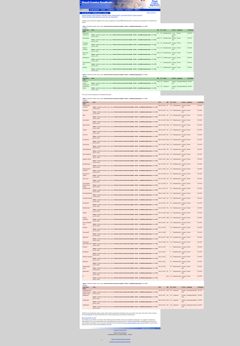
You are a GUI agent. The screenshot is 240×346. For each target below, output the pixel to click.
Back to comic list (151, 12)
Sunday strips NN (96, 17)
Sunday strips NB (86, 17)
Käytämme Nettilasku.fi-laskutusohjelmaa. (120, 342)
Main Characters (96, 15)
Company (116, 330)
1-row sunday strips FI (126, 15)
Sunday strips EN (137, 15)
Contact (121, 330)
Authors (90, 15)
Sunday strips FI (116, 15)
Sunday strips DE (105, 17)
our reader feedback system (133, 323)
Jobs (125, 330)
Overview (84, 15)
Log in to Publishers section (149, 328)
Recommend (114, 17)
